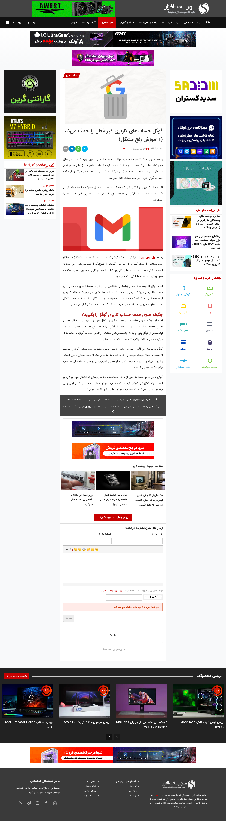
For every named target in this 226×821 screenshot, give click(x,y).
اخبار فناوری (71, 75)
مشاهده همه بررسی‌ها (17, 676)
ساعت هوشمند (209, 367)
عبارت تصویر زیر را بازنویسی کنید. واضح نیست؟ (132, 590)
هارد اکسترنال (183, 367)
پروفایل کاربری (89, 791)
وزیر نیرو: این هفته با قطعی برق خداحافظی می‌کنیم (81, 500)
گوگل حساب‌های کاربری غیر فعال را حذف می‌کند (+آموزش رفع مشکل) (113, 135)
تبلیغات (133, 786)
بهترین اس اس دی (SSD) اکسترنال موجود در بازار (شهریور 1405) (205, 261)
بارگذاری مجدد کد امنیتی (111, 590)
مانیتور (209, 331)
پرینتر (209, 349)
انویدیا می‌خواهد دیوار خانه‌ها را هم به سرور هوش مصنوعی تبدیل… (113, 500)
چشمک (97, 549)
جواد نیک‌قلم (157, 149)
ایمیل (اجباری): (105, 534)
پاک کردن (71, 549)
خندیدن (76, 549)
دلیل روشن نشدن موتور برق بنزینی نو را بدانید (39, 192)
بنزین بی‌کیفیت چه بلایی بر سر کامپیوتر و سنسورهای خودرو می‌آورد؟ (39, 175)
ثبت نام (133, 796)
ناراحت (92, 549)
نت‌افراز (157, 795)
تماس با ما (91, 781)
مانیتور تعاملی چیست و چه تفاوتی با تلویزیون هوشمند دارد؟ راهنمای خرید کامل (39, 209)
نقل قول (67, 549)
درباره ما (133, 791)
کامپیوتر (209, 294)
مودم (183, 349)
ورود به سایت (90, 796)
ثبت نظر (68, 618)
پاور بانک (183, 331)
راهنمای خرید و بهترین (126, 781)
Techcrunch (146, 257)
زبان (88, 549)
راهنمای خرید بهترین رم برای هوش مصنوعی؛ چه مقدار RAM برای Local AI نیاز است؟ (206, 242)
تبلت (209, 312)
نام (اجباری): (157, 534)
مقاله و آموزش (48, 185)
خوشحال (80, 549)
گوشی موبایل (183, 294)
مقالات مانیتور (49, 200)
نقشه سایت (91, 786)
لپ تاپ (183, 312)
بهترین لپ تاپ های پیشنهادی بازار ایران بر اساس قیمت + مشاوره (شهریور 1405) (208, 222)
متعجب (84, 549)
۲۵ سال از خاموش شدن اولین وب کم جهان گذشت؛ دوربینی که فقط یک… (149, 500)
